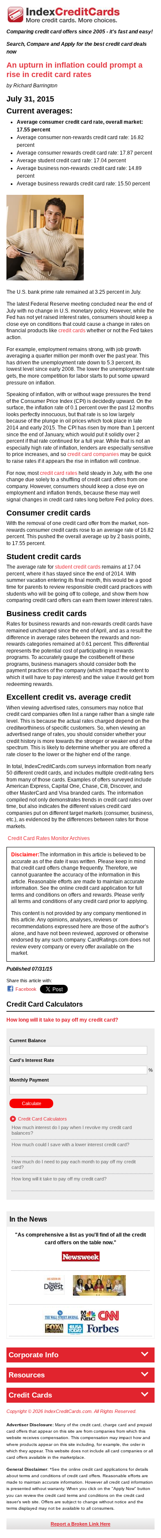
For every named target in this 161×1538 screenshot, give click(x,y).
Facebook (25, 989)
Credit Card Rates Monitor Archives (49, 838)
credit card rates (58, 473)
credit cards (71, 331)
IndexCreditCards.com (63, 14)
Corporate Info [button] (33, 1355)
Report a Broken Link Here (80, 1523)
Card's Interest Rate (31, 1060)
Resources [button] (27, 1375)
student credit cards (77, 567)
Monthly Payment (29, 1079)
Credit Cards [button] (30, 1395)
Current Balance (27, 1040)
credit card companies (93, 454)
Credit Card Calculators (42, 1118)
